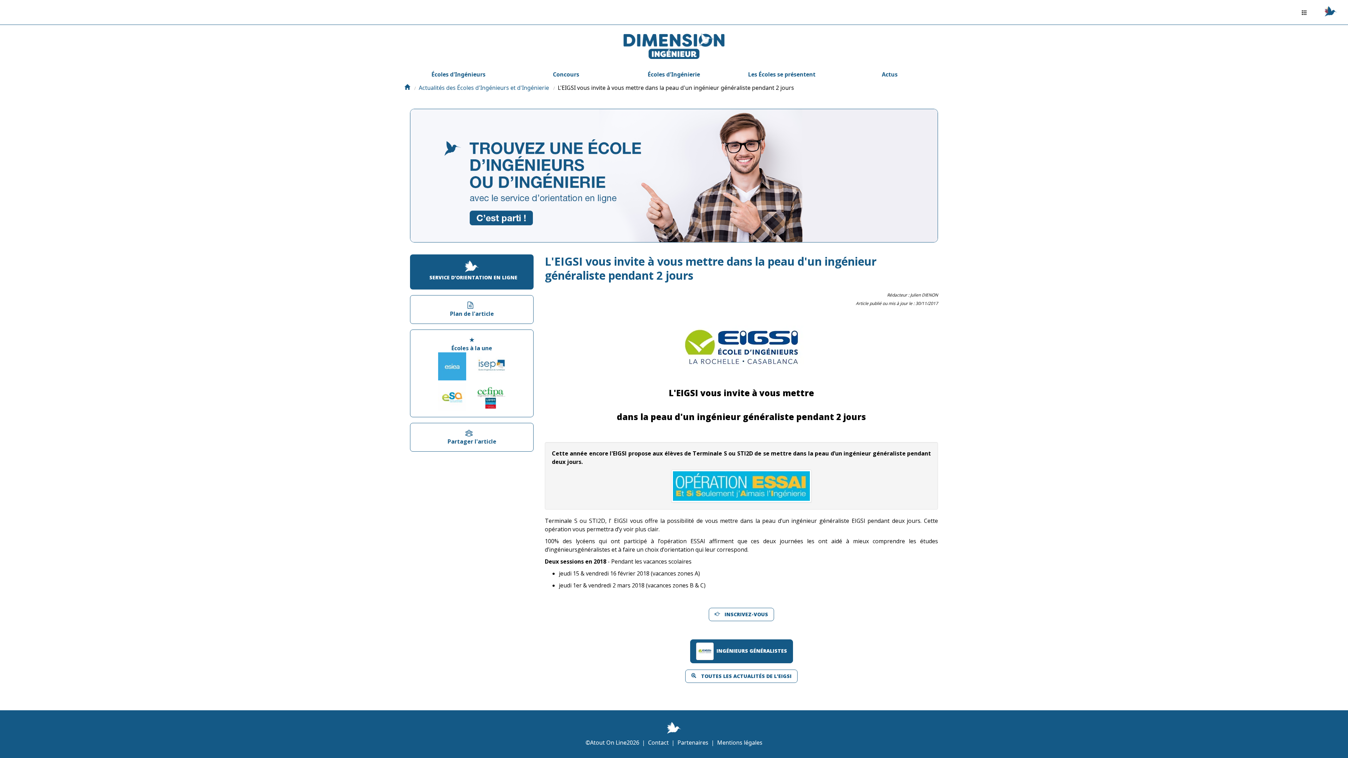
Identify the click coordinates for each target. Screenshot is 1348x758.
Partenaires (693, 742)
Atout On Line (608, 742)
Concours (566, 74)
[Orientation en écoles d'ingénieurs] (407, 88)
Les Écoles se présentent (781, 74)
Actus (890, 74)
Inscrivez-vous (746, 614)
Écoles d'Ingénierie (674, 74)
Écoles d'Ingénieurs (458, 74)
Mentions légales (739, 742)
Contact (658, 742)
